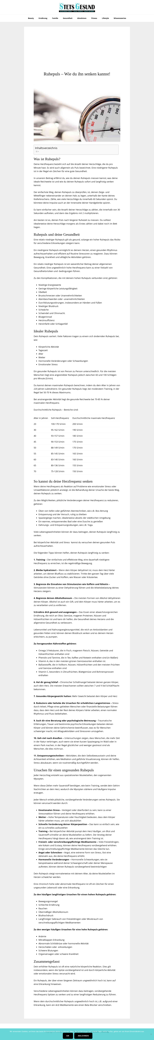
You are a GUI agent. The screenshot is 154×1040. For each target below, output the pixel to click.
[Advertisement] (77, 53)
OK (67, 1036)
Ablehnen (83, 1036)
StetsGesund (77, 7)
